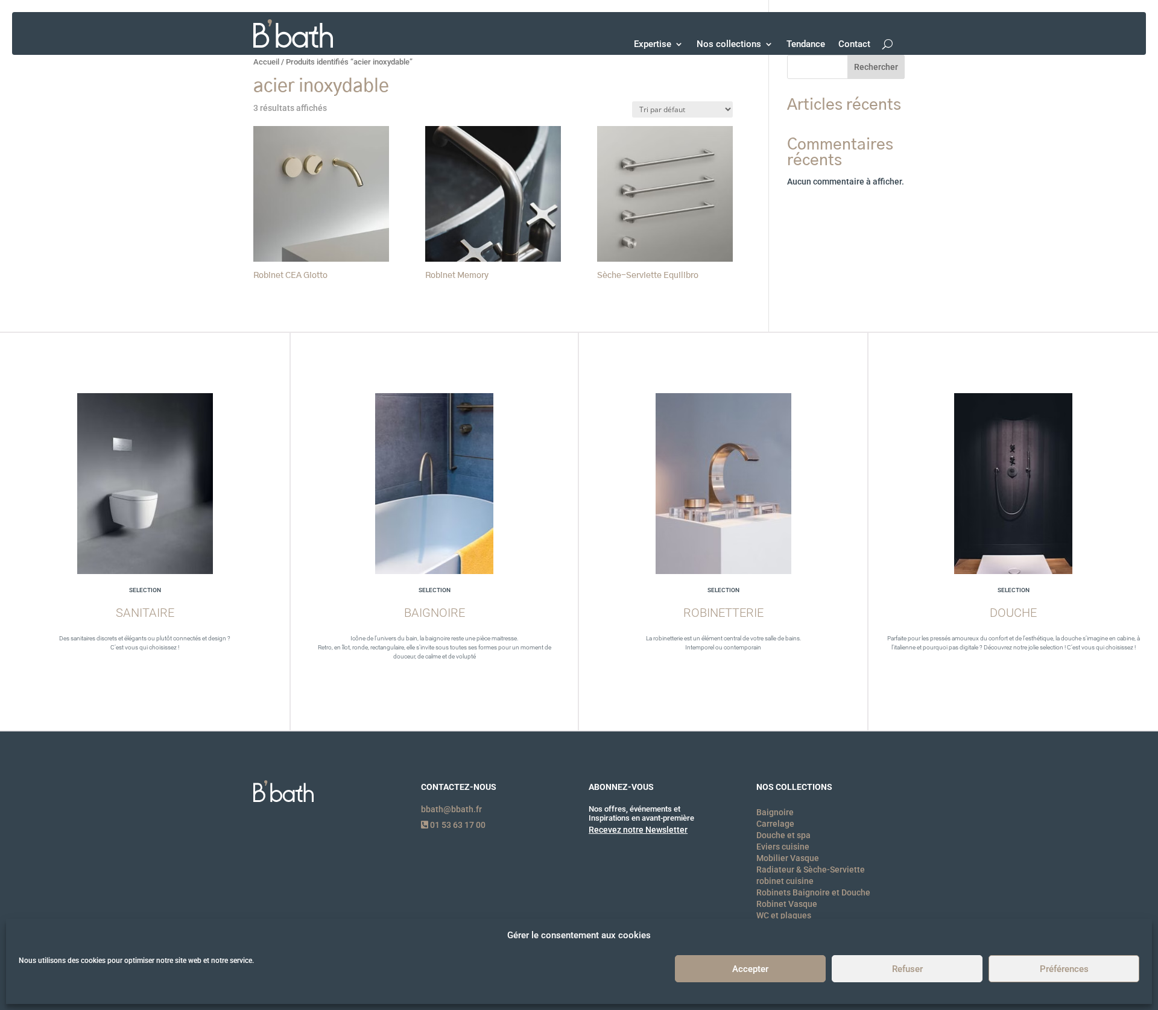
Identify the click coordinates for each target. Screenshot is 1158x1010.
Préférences (1064, 969)
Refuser (907, 969)
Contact (854, 44)
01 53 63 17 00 (457, 825)
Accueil (266, 61)
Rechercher (876, 67)
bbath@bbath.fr (451, 809)
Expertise (652, 44)
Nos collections (729, 44)
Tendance (805, 44)
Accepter (750, 969)
